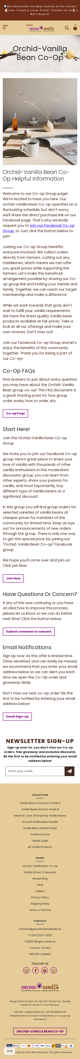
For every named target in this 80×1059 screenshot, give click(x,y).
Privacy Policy (40, 897)
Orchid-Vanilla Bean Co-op (40, 866)
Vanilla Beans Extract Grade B (40, 809)
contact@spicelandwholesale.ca (40, 929)
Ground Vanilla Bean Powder (40, 822)
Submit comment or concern (28, 631)
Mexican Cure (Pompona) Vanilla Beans (40, 815)
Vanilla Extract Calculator (40, 872)
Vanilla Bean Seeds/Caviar (40, 828)
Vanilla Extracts (40, 834)
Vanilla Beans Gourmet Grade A (40, 803)
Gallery (40, 891)
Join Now (13, 578)
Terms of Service (40, 910)
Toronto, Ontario (40, 948)
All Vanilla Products (40, 847)
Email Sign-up (17, 716)
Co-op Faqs (15, 413)
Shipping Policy (40, 904)
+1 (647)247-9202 (40, 935)
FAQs (40, 885)
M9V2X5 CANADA (40, 954)
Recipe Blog (40, 878)
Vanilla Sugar (40, 841)
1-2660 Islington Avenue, (40, 941)
